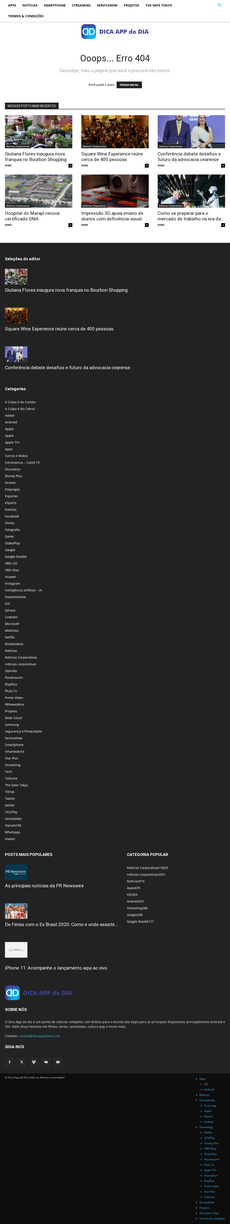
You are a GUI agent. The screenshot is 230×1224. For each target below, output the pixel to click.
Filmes (10, 523)
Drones (10, 483)
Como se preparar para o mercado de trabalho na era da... (191, 216)
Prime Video (14, 698)
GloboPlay (12, 543)
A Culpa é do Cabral (20, 409)
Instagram (12, 583)
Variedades (13, 819)
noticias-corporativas (20, 664)
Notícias (30, 5)
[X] (21, 1062)
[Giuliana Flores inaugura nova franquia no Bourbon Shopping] (38, 131)
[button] (219, 6)
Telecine (11, 778)
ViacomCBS (13, 825)
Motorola (11, 630)
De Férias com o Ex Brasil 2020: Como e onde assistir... (61, 924)
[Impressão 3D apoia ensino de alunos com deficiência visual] (115, 191)
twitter (10, 805)
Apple (9, 429)
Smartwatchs (14, 751)
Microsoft (12, 624)
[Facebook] (9, 1062)
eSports (10, 503)
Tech (8, 771)
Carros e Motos (16, 456)
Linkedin (11, 617)
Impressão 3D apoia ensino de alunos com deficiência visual (112, 216)
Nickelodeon (14, 644)
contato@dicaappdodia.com (39, 1036)
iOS (7, 603)
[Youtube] (57, 1062)
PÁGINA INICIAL (129, 84)
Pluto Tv (11, 691)
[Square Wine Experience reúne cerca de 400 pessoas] (115, 131)
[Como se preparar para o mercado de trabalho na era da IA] (191, 191)
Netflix (10, 637)
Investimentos (15, 597)
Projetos (131, 5)
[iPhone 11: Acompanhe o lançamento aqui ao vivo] (61, 950)
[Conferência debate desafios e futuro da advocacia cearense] (191, 131)
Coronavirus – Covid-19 (22, 462)
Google (10, 550)
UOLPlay (11, 812)
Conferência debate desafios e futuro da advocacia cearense (189, 156)
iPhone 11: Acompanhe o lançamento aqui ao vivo (56, 968)
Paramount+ (14, 677)
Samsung (12, 724)
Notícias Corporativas (18, 146)
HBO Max (12, 570)
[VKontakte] (45, 1062)
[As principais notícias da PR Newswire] (61, 872)
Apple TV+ (12, 442)
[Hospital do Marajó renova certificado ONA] (38, 191)
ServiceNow (107, 5)
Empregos (12, 489)
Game (9, 536)
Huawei (10, 577)
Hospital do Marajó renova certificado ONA (32, 216)
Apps (12, 5)
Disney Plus (13, 476)
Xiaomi (10, 839)
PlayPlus (11, 684)
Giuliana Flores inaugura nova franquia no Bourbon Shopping (35, 156)
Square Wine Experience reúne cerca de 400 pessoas (112, 156)
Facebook (12, 516)
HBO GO (11, 563)
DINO (8, 165)
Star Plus (11, 758)
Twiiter (10, 798)
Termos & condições (26, 16)
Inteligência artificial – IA (23, 590)
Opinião (11, 671)
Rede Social (13, 718)
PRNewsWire (14, 704)
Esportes (11, 496)
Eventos (11, 509)
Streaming (81, 5)
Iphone (10, 610)
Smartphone (55, 5)
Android (11, 422)
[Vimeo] (33, 1062)
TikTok (9, 792)
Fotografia (12, 530)
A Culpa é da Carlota (20, 402)
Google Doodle (16, 556)
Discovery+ (13, 469)
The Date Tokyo (159, 5)
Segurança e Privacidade (23, 731)
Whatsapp (12, 832)
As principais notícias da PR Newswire (44, 885)
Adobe (10, 415)
